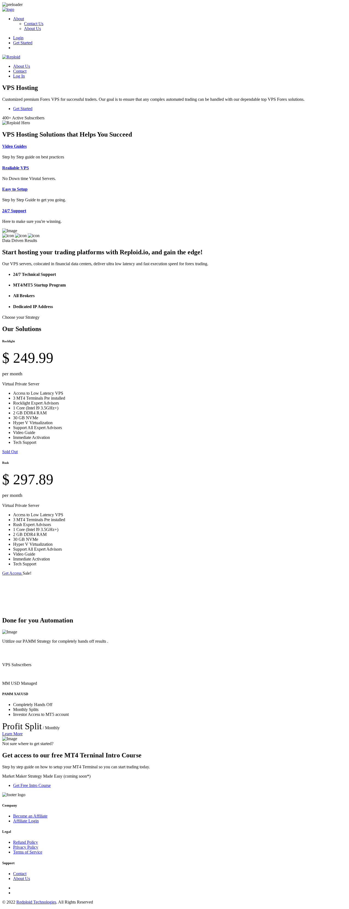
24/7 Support (14, 210)
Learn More (12, 733)
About (18, 18)
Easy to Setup (15, 189)
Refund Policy (25, 842)
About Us (32, 28)
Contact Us (33, 23)
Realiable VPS (15, 168)
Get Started (22, 42)
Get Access (12, 573)
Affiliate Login (26, 821)
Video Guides (14, 146)
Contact (19, 71)
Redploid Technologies (36, 902)
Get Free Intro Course (32, 785)
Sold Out (10, 451)
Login (18, 38)
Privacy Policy (25, 847)
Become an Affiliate (30, 816)
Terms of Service (27, 852)
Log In (19, 76)
